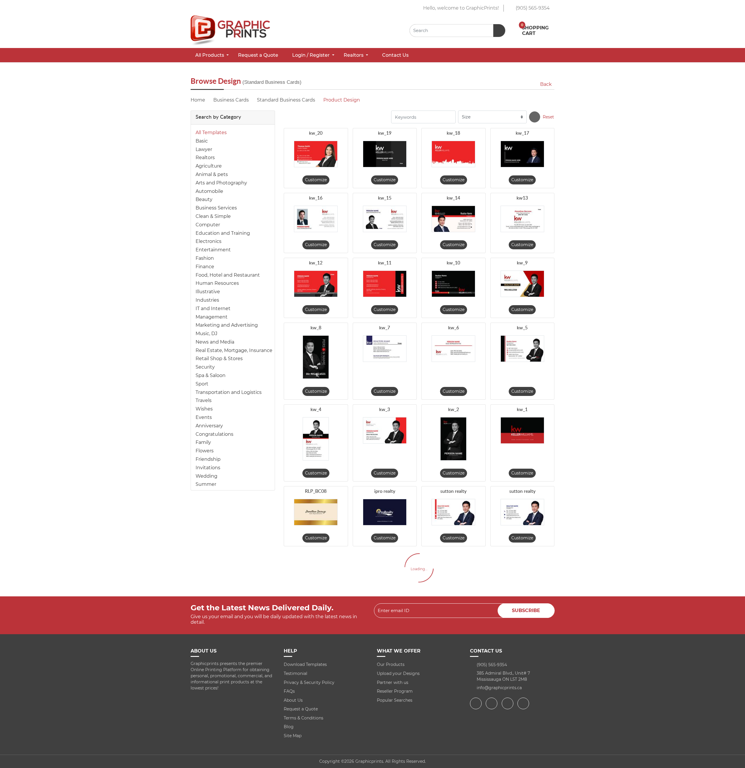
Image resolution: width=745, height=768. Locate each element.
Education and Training (223, 233)
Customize (316, 179)
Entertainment (213, 250)
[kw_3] (385, 430)
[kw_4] (316, 439)
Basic (202, 141)
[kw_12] (316, 284)
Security (205, 367)
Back (546, 84)
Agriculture (209, 166)
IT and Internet (213, 308)
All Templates (211, 132)
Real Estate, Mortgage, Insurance (234, 350)
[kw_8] (316, 357)
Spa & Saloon (211, 375)
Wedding (206, 476)
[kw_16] (316, 219)
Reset (548, 117)
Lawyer (204, 149)
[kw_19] (385, 154)
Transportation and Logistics (229, 392)
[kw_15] (385, 219)
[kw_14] (453, 219)
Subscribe (526, 610)
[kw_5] (522, 348)
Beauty (204, 199)
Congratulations (214, 434)
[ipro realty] (385, 512)
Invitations (208, 467)
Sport (202, 384)
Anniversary (209, 426)
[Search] (534, 116)
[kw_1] (522, 430)
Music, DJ (206, 333)
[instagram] (508, 703)
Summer (206, 484)
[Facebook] (476, 703)
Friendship (208, 459)
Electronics (208, 241)
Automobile (209, 191)
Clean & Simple (213, 216)
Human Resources (217, 283)
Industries (207, 300)
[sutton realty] (453, 512)
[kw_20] (316, 154)
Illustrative (208, 291)
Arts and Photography (221, 183)
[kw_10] (453, 284)
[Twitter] (492, 703)
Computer (208, 224)
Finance (205, 266)
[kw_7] (385, 348)
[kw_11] (385, 284)
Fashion (205, 258)
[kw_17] (522, 154)
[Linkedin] (524, 703)
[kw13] (522, 219)
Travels (204, 400)
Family (203, 442)
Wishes (204, 409)
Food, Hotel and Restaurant (228, 275)
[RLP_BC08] (316, 512)
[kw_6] (453, 348)
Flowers (205, 451)
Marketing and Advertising (227, 325)
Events (204, 417)
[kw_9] (522, 284)
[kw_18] (453, 154)
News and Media (215, 342)
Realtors (205, 157)
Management (212, 317)
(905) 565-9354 (532, 8)
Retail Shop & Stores (219, 358)
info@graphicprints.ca (499, 687)
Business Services (216, 208)
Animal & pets (212, 174)
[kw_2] (453, 439)
